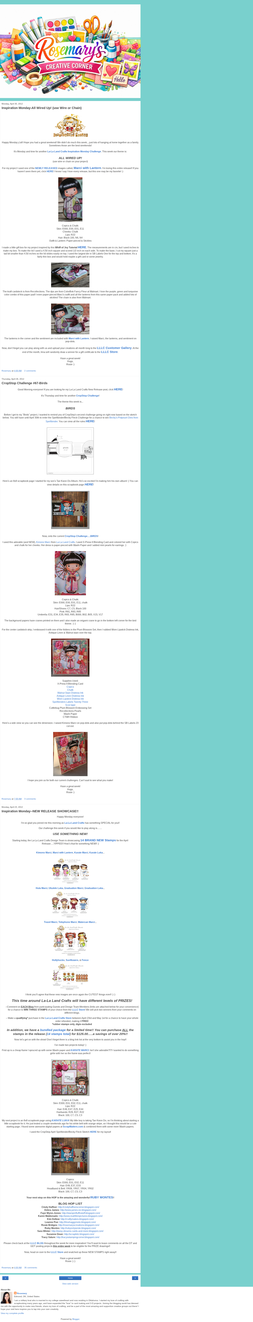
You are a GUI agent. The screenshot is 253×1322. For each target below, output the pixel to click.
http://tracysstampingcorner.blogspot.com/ (78, 1237)
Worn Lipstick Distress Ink (70, 699)
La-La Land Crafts (65, 542)
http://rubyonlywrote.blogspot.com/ (78, 1228)
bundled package (53, 1030)
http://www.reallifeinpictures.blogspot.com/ (80, 1216)
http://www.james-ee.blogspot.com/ (78, 1210)
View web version (70, 1283)
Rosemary (22, 1293)
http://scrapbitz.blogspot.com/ (79, 1234)
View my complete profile (12, 1313)
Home (70, 1278)
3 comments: (30, 799)
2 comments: (30, 371)
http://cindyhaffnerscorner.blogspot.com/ (78, 1207)
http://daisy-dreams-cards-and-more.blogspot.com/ (77, 1231)
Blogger (75, 1319)
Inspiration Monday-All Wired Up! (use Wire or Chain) (42, 108)
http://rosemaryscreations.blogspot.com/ (78, 1225)
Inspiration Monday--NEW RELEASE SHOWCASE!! (40, 811)
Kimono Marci (43, 542)
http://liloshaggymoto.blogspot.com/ (77, 1222)
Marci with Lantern (63, 852)
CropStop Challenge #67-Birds (24, 383)
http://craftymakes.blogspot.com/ (77, 1219)
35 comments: (30, 1267)
